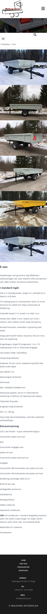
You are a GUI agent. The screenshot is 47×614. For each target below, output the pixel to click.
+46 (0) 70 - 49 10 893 (23, 590)
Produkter (5, 44)
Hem (23, 560)
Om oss (23, 564)
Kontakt (23, 570)
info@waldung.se (23, 598)
